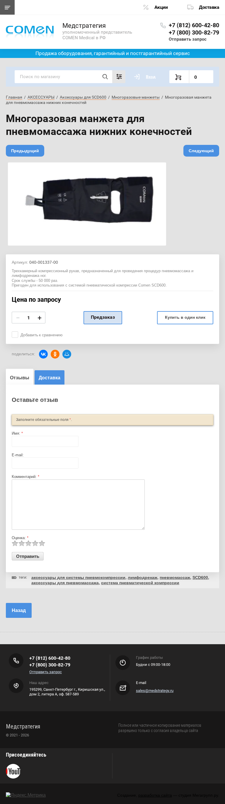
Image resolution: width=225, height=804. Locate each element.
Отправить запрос (188, 39)
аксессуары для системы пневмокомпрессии (78, 577)
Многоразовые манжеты (136, 97)
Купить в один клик (185, 317)
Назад (19, 610)
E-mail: (18, 455)
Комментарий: (25, 476)
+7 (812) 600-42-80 (194, 25)
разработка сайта (155, 795)
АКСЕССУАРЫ (41, 97)
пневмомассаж (175, 577)
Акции (161, 7)
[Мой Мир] (66, 354)
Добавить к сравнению (42, 334)
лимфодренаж (142, 577)
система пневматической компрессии (140, 582)
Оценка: (20, 538)
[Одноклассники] (55, 354)
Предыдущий (25, 150)
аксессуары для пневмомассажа (65, 582)
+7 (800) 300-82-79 (194, 32)
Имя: (17, 433)
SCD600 (200, 577)
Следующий (201, 150)
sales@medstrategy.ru (154, 690)
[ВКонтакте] (43, 354)
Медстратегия (84, 25)
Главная (14, 97)
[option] (87, 204)
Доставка (209, 7)
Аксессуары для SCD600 (83, 97)
